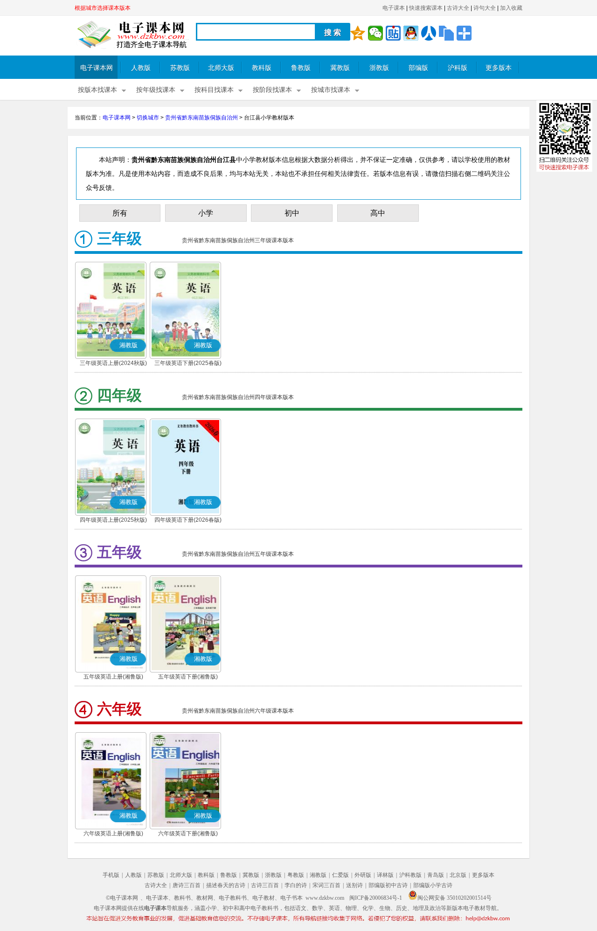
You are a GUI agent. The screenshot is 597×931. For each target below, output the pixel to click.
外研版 (362, 875)
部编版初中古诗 (388, 885)
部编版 (418, 67)
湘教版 (318, 875)
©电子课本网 (122, 898)
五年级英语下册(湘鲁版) (188, 676)
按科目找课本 (214, 89)
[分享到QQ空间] (357, 33)
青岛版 (435, 875)
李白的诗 (296, 885)
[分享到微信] (375, 33)
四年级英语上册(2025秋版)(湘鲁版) (113, 521)
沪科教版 (410, 875)
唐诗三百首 (187, 885)
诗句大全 (484, 8)
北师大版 (221, 67)
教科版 (261, 67)
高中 (377, 213)
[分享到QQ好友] (410, 33)
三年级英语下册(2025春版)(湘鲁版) (188, 364)
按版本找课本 (97, 89)
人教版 (141, 67)
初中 (292, 213)
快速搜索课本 (426, 8)
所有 (119, 213)
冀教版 (340, 67)
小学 (205, 213)
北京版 (458, 875)
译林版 (385, 875)
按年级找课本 (155, 89)
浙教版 (379, 67)
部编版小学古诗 (432, 885)
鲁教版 (301, 67)
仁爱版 (340, 875)
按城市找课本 (330, 89)
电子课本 (393, 8)
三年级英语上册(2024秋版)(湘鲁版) (113, 364)
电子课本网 (96, 67)
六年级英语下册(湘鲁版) (188, 833)
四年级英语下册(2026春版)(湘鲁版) (188, 521)
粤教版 (295, 875)
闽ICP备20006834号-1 (375, 898)
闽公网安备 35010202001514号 (454, 898)
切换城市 (148, 117)
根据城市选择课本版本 (103, 8)
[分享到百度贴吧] (393, 33)
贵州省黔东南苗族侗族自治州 (201, 117)
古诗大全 (458, 8)
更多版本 (499, 67)
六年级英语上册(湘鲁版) (113, 833)
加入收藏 (511, 8)
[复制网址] (446, 33)
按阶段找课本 (272, 89)
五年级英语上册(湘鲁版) (113, 676)
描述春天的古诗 (225, 885)
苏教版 (180, 67)
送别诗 (354, 885)
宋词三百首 (326, 885)
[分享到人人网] (428, 33)
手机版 (111, 875)
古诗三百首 (265, 885)
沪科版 (457, 67)
